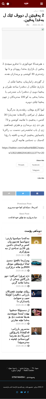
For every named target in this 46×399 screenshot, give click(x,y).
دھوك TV (35, 368)
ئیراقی (36, 11)
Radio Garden (29, 370)
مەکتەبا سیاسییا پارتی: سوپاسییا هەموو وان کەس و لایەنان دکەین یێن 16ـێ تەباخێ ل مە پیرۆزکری (17, 245)
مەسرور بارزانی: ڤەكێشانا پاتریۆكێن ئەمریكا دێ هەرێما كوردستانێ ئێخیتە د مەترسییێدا (19, 335)
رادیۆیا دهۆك (12, 368)
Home (42, 11)
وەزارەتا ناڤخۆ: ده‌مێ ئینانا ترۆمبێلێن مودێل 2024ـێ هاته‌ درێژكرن (17, 263)
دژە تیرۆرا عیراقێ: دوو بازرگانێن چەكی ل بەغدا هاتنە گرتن (17, 279)
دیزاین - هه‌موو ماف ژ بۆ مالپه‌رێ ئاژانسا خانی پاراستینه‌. (20, 387)
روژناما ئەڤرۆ (24, 368)
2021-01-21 (38, 25)
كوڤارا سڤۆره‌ (16, 370)
